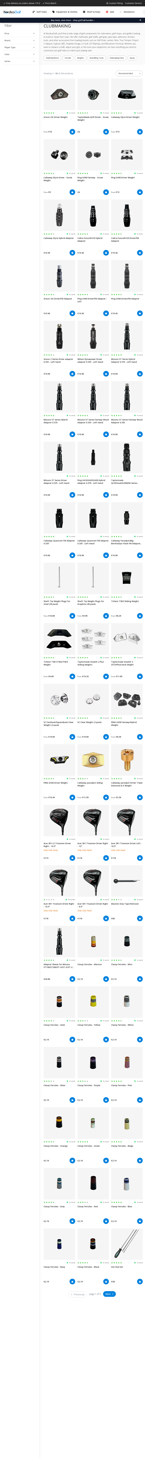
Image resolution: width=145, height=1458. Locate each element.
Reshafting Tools (97, 58)
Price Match (50, 3)
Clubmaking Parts (117, 58)
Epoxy (132, 58)
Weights (80, 58)
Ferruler (68, 58)
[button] (18, 33)
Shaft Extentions (52, 58)
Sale (112, 11)
